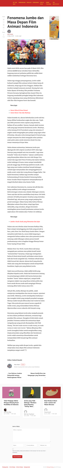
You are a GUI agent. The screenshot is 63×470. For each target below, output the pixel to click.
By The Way (15, 3)
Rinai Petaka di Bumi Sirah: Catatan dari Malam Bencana (50, 402)
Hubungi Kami (27, 467)
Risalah (29, 2)
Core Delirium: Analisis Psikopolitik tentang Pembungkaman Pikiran (14, 375)
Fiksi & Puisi (42, 3)
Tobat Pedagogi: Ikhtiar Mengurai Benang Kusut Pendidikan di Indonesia (11, 402)
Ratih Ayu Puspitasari (29, 414)
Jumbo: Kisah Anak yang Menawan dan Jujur (25, 221)
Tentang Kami (5, 467)
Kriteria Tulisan (19, 467)
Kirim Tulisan (48, 3)
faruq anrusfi (47, 412)
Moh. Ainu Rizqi (7, 412)
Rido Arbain (10, 34)
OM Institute (56, 3)
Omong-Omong (50, 467)
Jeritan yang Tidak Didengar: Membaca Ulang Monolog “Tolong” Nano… (30, 403)
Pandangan (22, 2)
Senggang (36, 2)
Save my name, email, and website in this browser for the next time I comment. (29, 451)
